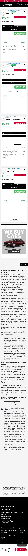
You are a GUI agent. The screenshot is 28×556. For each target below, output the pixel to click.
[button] (8, 26)
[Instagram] (5, 521)
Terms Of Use (9, 550)
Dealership (23, 528)
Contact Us (7, 509)
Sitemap (12, 549)
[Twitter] (8, 521)
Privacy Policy (5, 550)
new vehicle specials (6, 374)
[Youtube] (11, 521)
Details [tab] (10, 38)
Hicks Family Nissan (2, 550)
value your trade (20, 377)
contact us (15, 392)
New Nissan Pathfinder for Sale (12, 401)
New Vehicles (4, 530)
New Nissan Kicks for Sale (10, 405)
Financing (16, 528)
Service (10, 528)
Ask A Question (20, 26)
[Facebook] (2, 521)
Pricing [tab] (18, 38)
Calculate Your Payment (20, 17)
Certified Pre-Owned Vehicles (4, 537)
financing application (13, 381)
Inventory (4, 528)
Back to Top (24, 264)
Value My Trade (14, 29)
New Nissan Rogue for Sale (11, 403)
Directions (22, 532)
